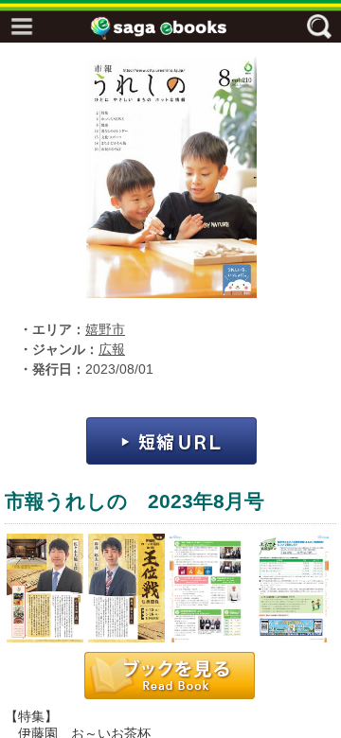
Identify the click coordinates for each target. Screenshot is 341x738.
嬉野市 (105, 330)
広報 (112, 350)
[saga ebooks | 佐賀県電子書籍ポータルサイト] (175, 28)
